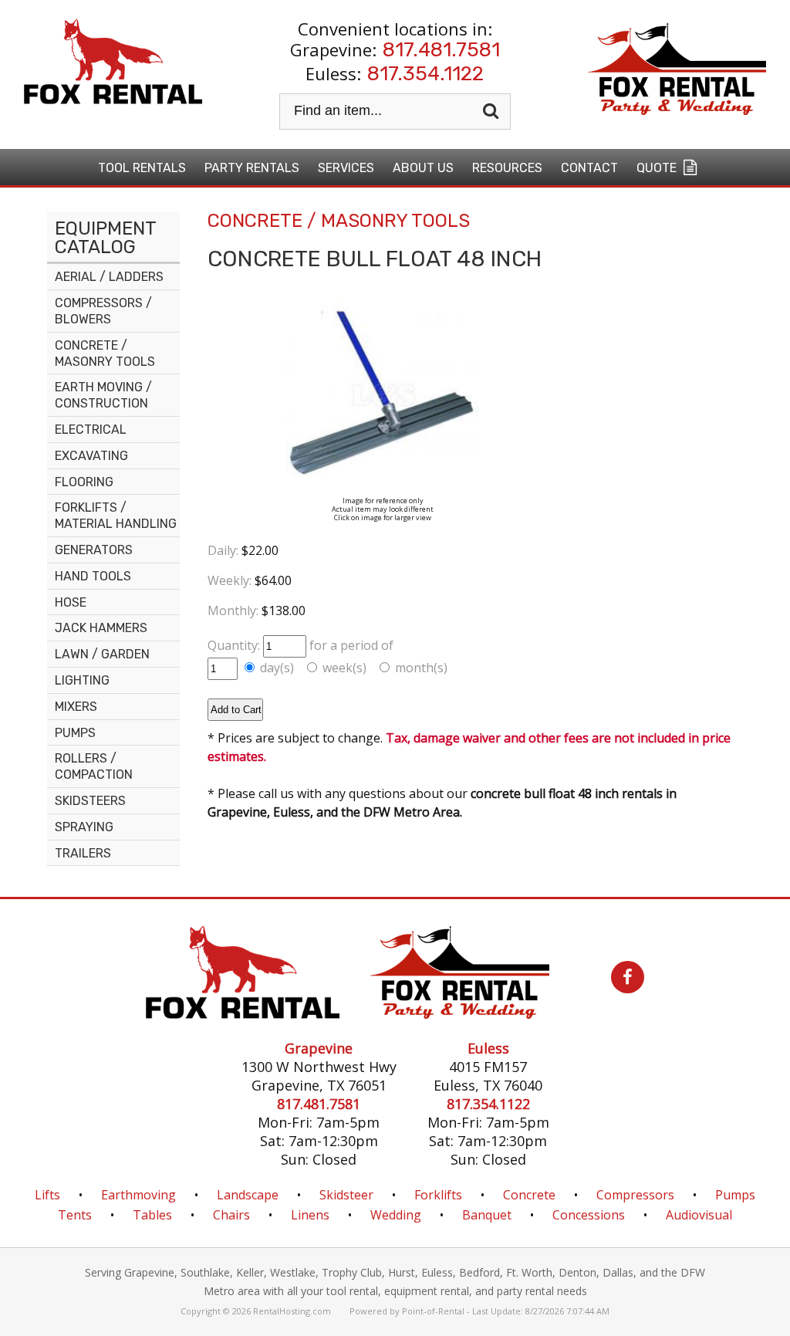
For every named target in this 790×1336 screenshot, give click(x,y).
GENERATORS (94, 550)
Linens (310, 1214)
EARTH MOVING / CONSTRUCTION (103, 395)
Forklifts (438, 1194)
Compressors (635, 1194)
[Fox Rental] (242, 1014)
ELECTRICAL (91, 429)
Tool (142, 168)
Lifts (47, 1194)
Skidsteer (346, 1194)
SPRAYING (84, 827)
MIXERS (76, 706)
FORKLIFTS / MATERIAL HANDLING (116, 515)
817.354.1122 (425, 74)
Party (251, 168)
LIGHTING (82, 680)
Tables (152, 1214)
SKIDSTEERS (90, 800)
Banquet (486, 1214)
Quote (658, 168)
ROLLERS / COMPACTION (94, 766)
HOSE (70, 602)
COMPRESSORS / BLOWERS (103, 311)
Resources (507, 168)
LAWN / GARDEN (102, 654)
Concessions (588, 1214)
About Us (423, 168)
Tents (75, 1214)
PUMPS (75, 732)
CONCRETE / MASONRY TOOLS (105, 353)
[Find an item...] (492, 111)
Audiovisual (699, 1214)
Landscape (248, 1194)
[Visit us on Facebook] (612, 978)
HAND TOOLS (93, 576)
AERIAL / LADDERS (109, 276)
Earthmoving (138, 1194)
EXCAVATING (91, 455)
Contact (589, 168)
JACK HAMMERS (101, 628)
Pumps (735, 1194)
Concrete (529, 1194)
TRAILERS (83, 853)
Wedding (395, 1214)
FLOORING (84, 482)
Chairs (231, 1214)
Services (346, 168)
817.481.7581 (441, 50)
